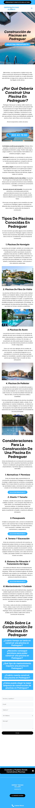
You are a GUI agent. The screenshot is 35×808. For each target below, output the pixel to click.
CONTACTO (17, 789)
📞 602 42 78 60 (17, 135)
